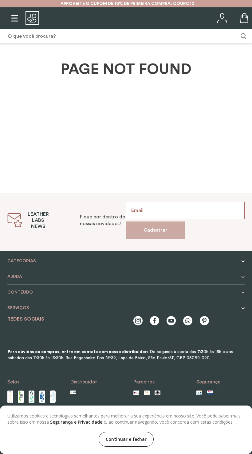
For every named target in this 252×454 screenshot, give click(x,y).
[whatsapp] (187, 321)
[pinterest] (204, 321)
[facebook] (154, 321)
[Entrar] (221, 18)
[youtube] (171, 321)
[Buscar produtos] (243, 36)
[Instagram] (138, 321)
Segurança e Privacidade (76, 422)
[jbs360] (53, 397)
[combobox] (126, 36)
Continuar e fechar (126, 439)
